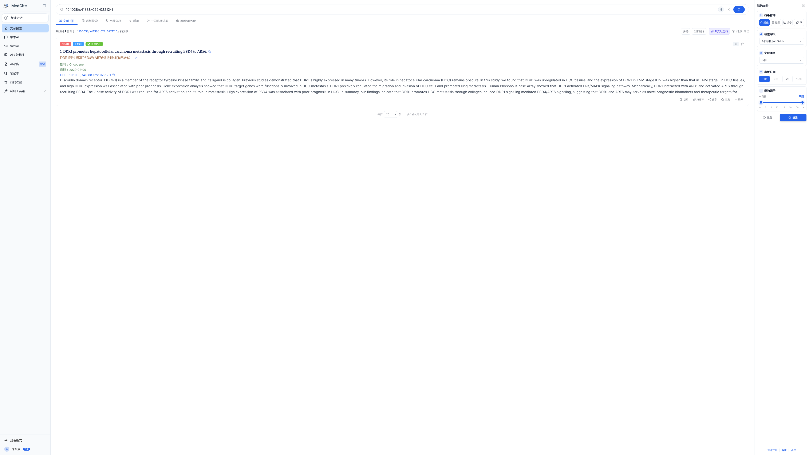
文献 (68, 21)
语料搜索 (92, 21)
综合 (789, 22)
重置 (769, 117)
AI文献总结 (721, 31)
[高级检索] (721, 9)
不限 (764, 78)
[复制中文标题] (136, 58)
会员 (793, 450)
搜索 (795, 117)
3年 (776, 78)
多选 (685, 31)
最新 (777, 22)
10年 (799, 78)
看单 (136, 21)
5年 (787, 78)
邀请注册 (772, 450)
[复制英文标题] (209, 51)
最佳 (766, 22)
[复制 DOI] (113, 74)
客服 (784, 450)
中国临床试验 (160, 21)
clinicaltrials (188, 21)
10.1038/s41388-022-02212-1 (90, 75)
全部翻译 (699, 31)
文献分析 (115, 21)
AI (801, 22)
